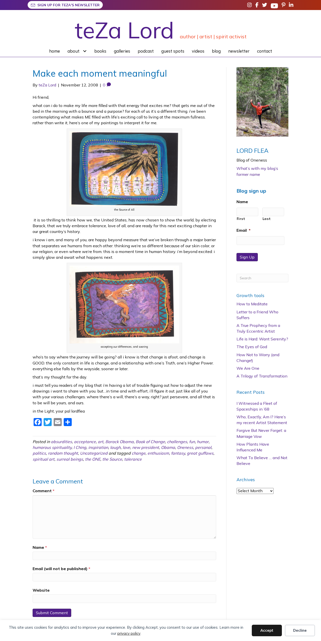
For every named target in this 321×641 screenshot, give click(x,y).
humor (203, 441)
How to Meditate (252, 303)
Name (40, 547)
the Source (112, 459)
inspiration (98, 447)
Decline (300, 630)
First (241, 219)
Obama (168, 447)
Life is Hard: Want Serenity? (262, 338)
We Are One (247, 368)
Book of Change (150, 441)
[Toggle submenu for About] (85, 51)
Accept (266, 630)
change (138, 453)
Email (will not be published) (61, 568)
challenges (177, 441)
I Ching (79, 447)
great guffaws (200, 453)
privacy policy (128, 633)
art (100, 441)
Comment (43, 490)
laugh (115, 447)
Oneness (185, 447)
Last (267, 219)
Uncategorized (94, 453)
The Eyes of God (251, 346)
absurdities (61, 441)
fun (192, 441)
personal (203, 447)
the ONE (92, 459)
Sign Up (247, 257)
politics (39, 453)
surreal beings (69, 459)
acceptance (85, 441)
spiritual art (43, 459)
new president (145, 447)
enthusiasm (158, 453)
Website (41, 590)
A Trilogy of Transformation (261, 375)
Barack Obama (119, 441)
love (126, 447)
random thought (63, 453)
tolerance (133, 459)
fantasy (178, 453)
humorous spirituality (52, 447)
